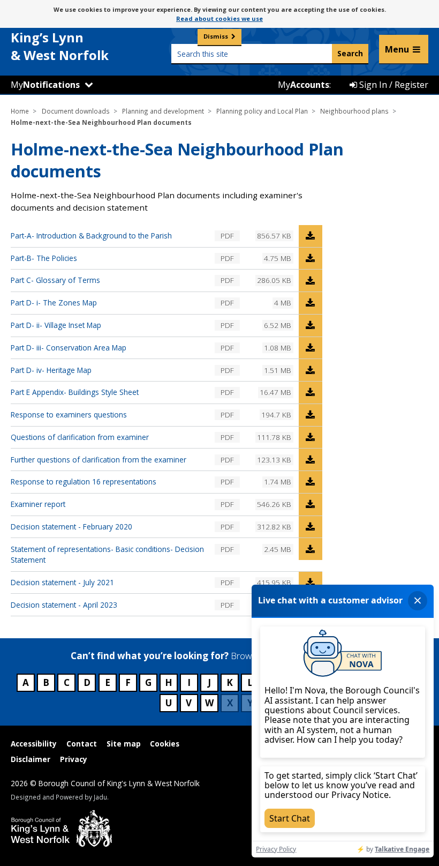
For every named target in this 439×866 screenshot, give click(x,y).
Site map (124, 743)
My (45, 85)
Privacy (73, 759)
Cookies (164, 743)
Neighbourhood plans (354, 111)
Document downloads (76, 111)
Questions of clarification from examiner (80, 437)
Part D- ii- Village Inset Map (56, 325)
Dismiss (215, 36)
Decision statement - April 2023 (64, 605)
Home (20, 111)
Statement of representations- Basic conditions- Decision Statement (107, 554)
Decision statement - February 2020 (71, 526)
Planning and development (163, 111)
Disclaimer (30, 759)
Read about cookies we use (219, 18)
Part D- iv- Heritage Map (51, 370)
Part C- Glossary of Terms (55, 280)
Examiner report (38, 504)
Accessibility (34, 743)
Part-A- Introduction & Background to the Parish (91, 235)
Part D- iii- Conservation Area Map (68, 347)
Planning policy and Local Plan (262, 111)
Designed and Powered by (59, 797)
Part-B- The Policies (44, 258)
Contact (81, 743)
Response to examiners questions (69, 414)
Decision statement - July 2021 (62, 582)
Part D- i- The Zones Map (54, 302)
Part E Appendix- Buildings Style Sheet (75, 392)
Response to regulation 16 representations (83, 481)
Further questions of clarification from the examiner (98, 459)
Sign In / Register (392, 85)
